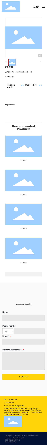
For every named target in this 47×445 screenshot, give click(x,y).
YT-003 (23, 228)
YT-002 (23, 194)
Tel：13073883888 (10, 400)
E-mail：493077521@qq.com (14, 406)
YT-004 (23, 262)
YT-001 (23, 160)
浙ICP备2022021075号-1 (12, 440)
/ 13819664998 (9, 403)
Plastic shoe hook (24, 72)
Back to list (30, 85)
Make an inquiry (11, 86)
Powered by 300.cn (11, 442)
